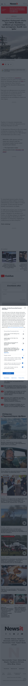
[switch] (23, 334)
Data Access (14, 377)
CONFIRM (8, 373)
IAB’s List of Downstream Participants (15, 327)
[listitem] (14, 331)
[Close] (25, 308)
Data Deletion (6, 377)
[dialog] (14, 343)
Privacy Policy (21, 377)
